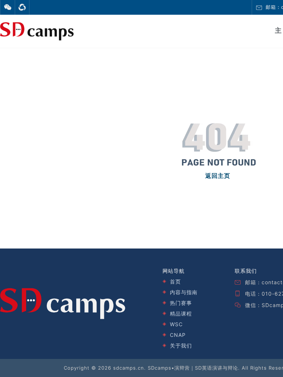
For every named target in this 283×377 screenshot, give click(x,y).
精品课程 (181, 313)
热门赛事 (181, 303)
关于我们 (181, 345)
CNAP (178, 335)
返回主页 (217, 175)
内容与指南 (184, 292)
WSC (176, 324)
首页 (175, 281)
